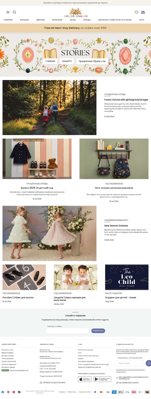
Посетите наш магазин (85, 350)
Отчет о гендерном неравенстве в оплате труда (93, 364)
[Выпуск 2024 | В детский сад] (37, 159)
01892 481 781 (58, 376)
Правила (62, 392)
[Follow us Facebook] (3, 393)
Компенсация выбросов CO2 (15, 370)
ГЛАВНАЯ (50, 61)
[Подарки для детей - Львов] (126, 277)
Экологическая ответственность (88, 356)
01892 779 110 (55, 363)
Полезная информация (9, 364)
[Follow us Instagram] (8, 393)
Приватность (72, 392)
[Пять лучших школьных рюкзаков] (113, 159)
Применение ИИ (84, 392)
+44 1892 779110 (57, 372)
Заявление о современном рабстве (89, 367)
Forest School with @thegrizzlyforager (126, 99)
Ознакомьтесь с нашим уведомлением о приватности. (130, 371)
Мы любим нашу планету (129, 383)
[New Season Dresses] (49, 233)
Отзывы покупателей (9, 361)
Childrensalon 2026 (40, 391)
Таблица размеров (7, 358)
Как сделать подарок (8, 367)
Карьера (80, 358)
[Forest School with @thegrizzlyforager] (49, 107)
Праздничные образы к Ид (92, 61)
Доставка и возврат (8, 356)
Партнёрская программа (86, 361)
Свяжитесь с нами (7, 350)
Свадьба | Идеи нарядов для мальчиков (70, 299)
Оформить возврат (7, 353)
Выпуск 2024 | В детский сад (37, 187)
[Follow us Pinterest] (14, 393)
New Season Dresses (116, 225)
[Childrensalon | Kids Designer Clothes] (75, 11)
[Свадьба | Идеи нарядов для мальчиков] (75, 277)
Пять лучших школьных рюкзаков (114, 187)
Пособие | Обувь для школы (18, 297)
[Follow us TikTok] (19, 393)
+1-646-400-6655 (49, 369)
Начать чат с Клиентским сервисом (51, 351)
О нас (79, 353)
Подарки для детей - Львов (120, 297)
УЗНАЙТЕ (67, 61)
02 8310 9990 (51, 366)
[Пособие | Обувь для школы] (24, 277)
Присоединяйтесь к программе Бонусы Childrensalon (134, 378)
